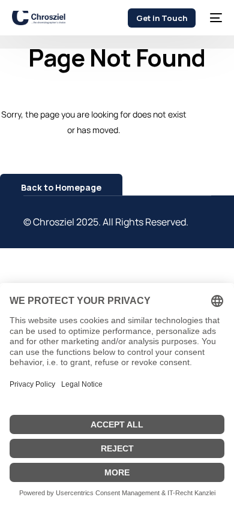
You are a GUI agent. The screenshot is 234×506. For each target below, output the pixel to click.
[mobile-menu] (215, 18)
